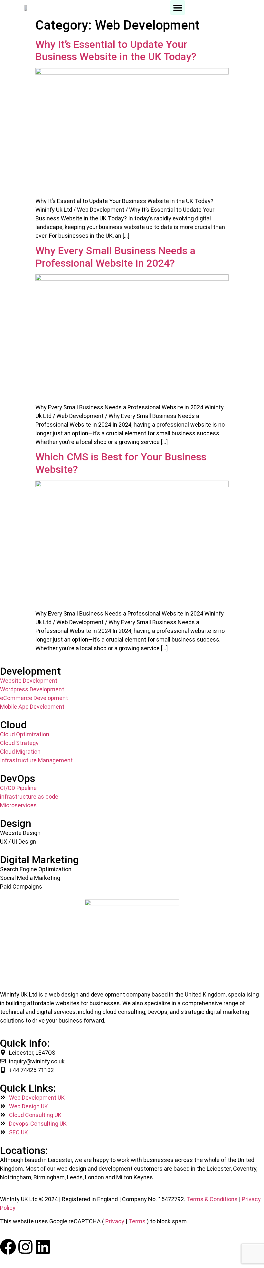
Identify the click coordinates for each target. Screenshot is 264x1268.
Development (30, 671)
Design (15, 823)
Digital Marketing (39, 860)
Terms (137, 1221)
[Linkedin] (43, 1247)
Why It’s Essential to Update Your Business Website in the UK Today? (115, 50)
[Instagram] (25, 1247)
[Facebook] (8, 1247)
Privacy (114, 1221)
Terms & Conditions (212, 1199)
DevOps (17, 778)
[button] (177, 7)
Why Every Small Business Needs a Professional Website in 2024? (115, 256)
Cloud (13, 725)
